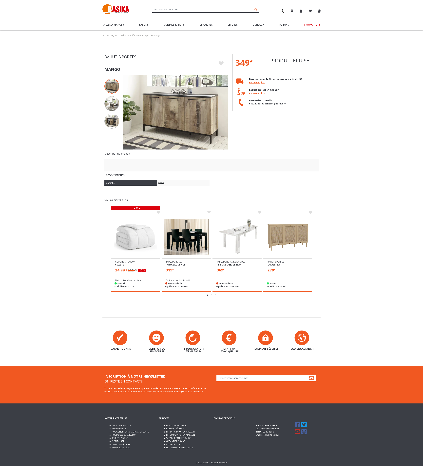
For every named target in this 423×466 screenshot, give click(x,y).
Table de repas (174, 261)
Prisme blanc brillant (230, 264)
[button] (208, 295)
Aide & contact (174, 444)
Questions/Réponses (176, 425)
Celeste (119, 264)
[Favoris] (310, 11)
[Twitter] (304, 426)
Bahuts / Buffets (129, 35)
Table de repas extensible (231, 261)
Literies (233, 24)
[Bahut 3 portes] (287, 236)
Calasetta (274, 264)
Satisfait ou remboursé (178, 438)
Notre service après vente (179, 447)
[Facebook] (297, 426)
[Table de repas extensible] (237, 236)
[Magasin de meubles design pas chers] (115, 13)
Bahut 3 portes (276, 261)
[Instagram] (304, 433)
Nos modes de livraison (123, 434)
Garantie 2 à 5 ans (175, 441)
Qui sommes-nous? (121, 425)
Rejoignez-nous (119, 438)
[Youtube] (297, 433)
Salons (144, 24)
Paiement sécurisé (175, 428)
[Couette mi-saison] (135, 236)
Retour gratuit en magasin (180, 434)
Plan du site (117, 441)
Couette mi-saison (125, 261)
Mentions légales (120, 444)
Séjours (115, 35)
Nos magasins (118, 428)
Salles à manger (113, 24)
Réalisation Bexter (219, 462)
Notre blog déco (120, 447)
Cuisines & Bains (174, 24)
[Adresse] (292, 11)
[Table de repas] (186, 236)
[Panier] (320, 10)
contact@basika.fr (270, 434)
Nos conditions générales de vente (130, 431)
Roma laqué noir (176, 264)
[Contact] (281, 10)
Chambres (206, 24)
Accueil (105, 35)
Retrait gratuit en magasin (180, 431)
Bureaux (258, 24)
